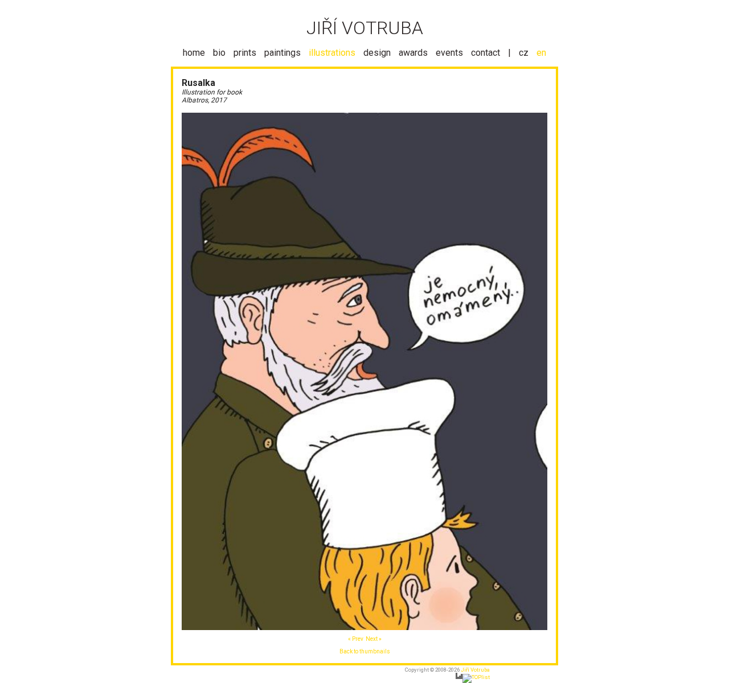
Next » (374, 639)
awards (413, 52)
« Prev (355, 639)
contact (485, 52)
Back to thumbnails (364, 651)
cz (524, 52)
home (194, 52)
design (377, 52)
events (449, 52)
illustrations (332, 52)
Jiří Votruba (475, 669)
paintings (282, 52)
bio (219, 52)
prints (245, 52)
